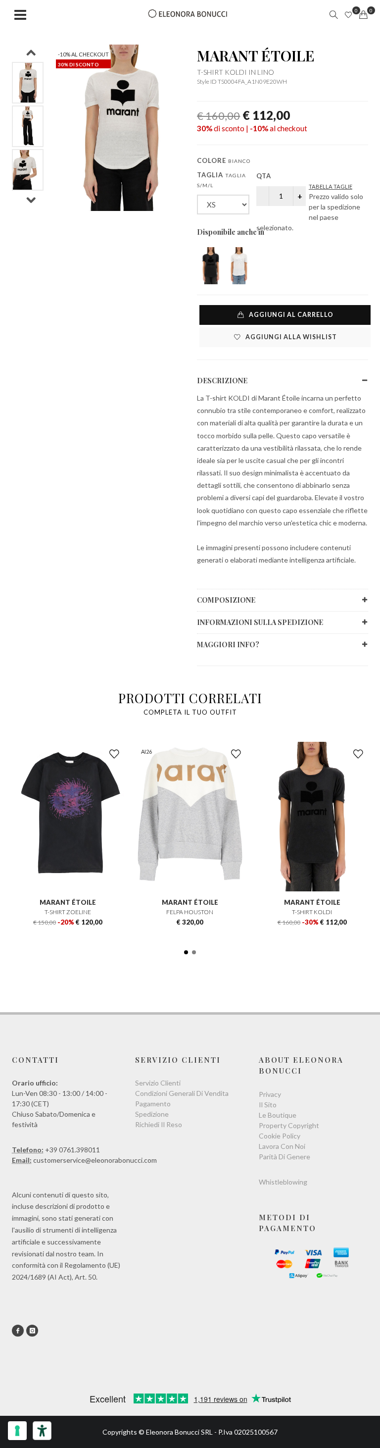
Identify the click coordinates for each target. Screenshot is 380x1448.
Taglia (221, 179)
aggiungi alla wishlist (290, 337)
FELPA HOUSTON (189, 912)
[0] (363, 15)
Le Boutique (277, 1115)
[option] (28, 82)
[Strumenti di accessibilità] (42, 1430)
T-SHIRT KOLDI (312, 912)
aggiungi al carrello (290, 314)
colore (223, 160)
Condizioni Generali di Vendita (182, 1093)
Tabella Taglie (330, 186)
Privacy (270, 1094)
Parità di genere (284, 1156)
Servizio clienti (158, 1083)
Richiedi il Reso (158, 1124)
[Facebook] (18, 1331)
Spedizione (152, 1114)
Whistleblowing (283, 1182)
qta (263, 176)
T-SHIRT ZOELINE (68, 912)
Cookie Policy (279, 1136)
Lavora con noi (282, 1146)
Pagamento (153, 1103)
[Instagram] (32, 1331)
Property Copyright (289, 1125)
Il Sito (268, 1104)
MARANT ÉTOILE (256, 55)
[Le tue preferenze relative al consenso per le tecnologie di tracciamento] (17, 1430)
